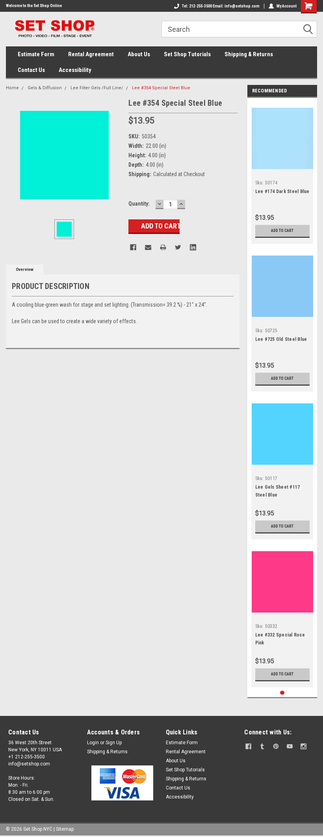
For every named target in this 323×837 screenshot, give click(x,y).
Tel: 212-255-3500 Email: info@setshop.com (221, 6)
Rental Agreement (91, 54)
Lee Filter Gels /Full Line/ (97, 87)
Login (93, 742)
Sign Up (114, 742)
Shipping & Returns (249, 54)
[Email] (148, 247)
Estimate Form (36, 54)
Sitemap (65, 829)
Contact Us (31, 70)
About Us (139, 54)
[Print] (163, 247)
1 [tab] (282, 693)
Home (12, 87)
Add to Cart (282, 230)
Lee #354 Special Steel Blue (161, 87)
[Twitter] (178, 247)
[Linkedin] (193, 247)
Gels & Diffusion (45, 87)
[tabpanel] (282, 173)
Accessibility (75, 70)
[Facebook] (133, 247)
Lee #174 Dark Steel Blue (282, 191)
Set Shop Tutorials (187, 54)
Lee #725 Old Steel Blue (281, 339)
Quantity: (139, 204)
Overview (24, 269)
